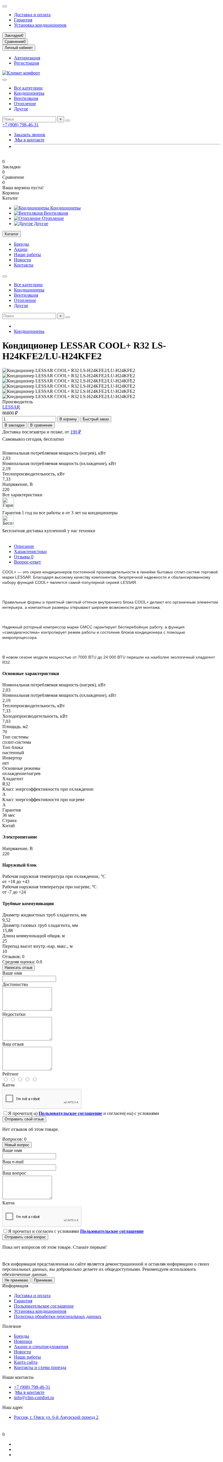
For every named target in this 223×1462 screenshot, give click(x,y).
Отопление (25, 103)
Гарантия (23, 19)
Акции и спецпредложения (41, 1346)
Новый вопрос (17, 1145)
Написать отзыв (19, 967)
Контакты (23, 264)
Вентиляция (26, 98)
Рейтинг (10, 1073)
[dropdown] (4, 6)
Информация (15, 1285)
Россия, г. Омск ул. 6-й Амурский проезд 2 (56, 1417)
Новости (22, 259)
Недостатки (14, 1014)
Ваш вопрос (14, 1173)
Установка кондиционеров (40, 25)
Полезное (11, 1326)
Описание (24, 546)
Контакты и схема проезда (40, 1367)
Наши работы (27, 254)
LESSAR (11, 406)
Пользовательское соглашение (44, 1306)
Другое (21, 108)
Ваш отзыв (13, 1044)
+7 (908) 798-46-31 (20, 124)
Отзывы (23, 556)
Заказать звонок (29, 134)
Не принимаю (16, 1280)
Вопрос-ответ (27, 561)
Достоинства (15, 984)
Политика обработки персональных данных (57, 1316)
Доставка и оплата (32, 14)
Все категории (28, 87)
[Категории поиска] (4, 80)
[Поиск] (67, 120)
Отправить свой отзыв (24, 1119)
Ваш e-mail (13, 1161)
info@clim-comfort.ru (34, 1397)
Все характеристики (22, 494)
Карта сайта (25, 1362)
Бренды (21, 244)
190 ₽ (75, 431)
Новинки (23, 1341)
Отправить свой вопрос (25, 1237)
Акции (21, 249)
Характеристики (30, 551)
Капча (8, 1084)
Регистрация (26, 63)
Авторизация (27, 57)
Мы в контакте (29, 139)
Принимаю (43, 1280)
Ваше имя (12, 973)
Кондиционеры (29, 93)
